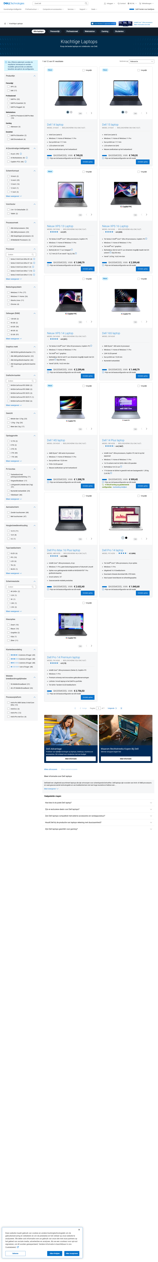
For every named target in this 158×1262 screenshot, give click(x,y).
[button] (110, 3)
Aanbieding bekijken (120, 487)
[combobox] (60, 3)
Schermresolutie (12, 581)
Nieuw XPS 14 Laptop (60, 333)
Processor (10, 249)
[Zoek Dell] (86, 3)
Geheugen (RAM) (13, 313)
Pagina (92, 708)
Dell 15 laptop (110, 124)
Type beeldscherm (13, 548)
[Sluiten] (79, 1229)
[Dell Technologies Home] (14, 3)
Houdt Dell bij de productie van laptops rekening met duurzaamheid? (73, 822)
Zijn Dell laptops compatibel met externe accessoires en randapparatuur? (75, 816)
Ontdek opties (88, 162)
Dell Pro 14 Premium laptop (63, 657)
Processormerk (12, 223)
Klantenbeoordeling (14, 649)
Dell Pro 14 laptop (112, 550)
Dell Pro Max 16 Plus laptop (63, 550)
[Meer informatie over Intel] (125, 23)
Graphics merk (12, 347)
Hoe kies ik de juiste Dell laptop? (58, 803)
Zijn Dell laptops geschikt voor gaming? (61, 829)
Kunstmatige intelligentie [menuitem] (12, 9)
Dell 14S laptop (56, 440)
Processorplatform (13, 697)
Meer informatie (71, 759)
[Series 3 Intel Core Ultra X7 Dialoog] (34, 263)
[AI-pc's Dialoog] (21, 154)
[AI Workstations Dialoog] (27, 158)
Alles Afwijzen (55, 1253)
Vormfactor (10, 204)
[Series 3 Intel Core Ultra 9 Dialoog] (33, 267)
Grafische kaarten (13, 375)
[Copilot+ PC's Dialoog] (25, 162)
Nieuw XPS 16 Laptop (115, 226)
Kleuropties (10, 619)
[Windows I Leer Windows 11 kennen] (103, 23)
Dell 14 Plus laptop (113, 440)
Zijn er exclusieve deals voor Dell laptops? (62, 809)
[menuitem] (32, 9)
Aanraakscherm (12, 507)
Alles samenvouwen (69, 769)
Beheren (15, 1253)
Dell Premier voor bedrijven (144, 9)
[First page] (75, 708)
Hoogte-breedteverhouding (17, 525)
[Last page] (121, 708)
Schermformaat (12, 171)
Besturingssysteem (14, 287)
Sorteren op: (124, 61)
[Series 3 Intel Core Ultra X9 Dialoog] (34, 259)
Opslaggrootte (12, 436)
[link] (122, 3)
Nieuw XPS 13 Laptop (60, 226)
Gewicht (9, 413)
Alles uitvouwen (50, 769)
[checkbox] (12, 86)
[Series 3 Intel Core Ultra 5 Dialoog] (34, 275)
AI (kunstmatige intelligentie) (17, 148)
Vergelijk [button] (89, 70)
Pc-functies (10, 469)
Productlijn (10, 76)
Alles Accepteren (72, 1253)
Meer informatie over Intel (142, 24)
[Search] (32, 254)
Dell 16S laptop (111, 333)
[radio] (68, 112)
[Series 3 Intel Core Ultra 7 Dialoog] (34, 271)
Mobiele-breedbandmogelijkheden (16, 677)
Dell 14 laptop (55, 124)
